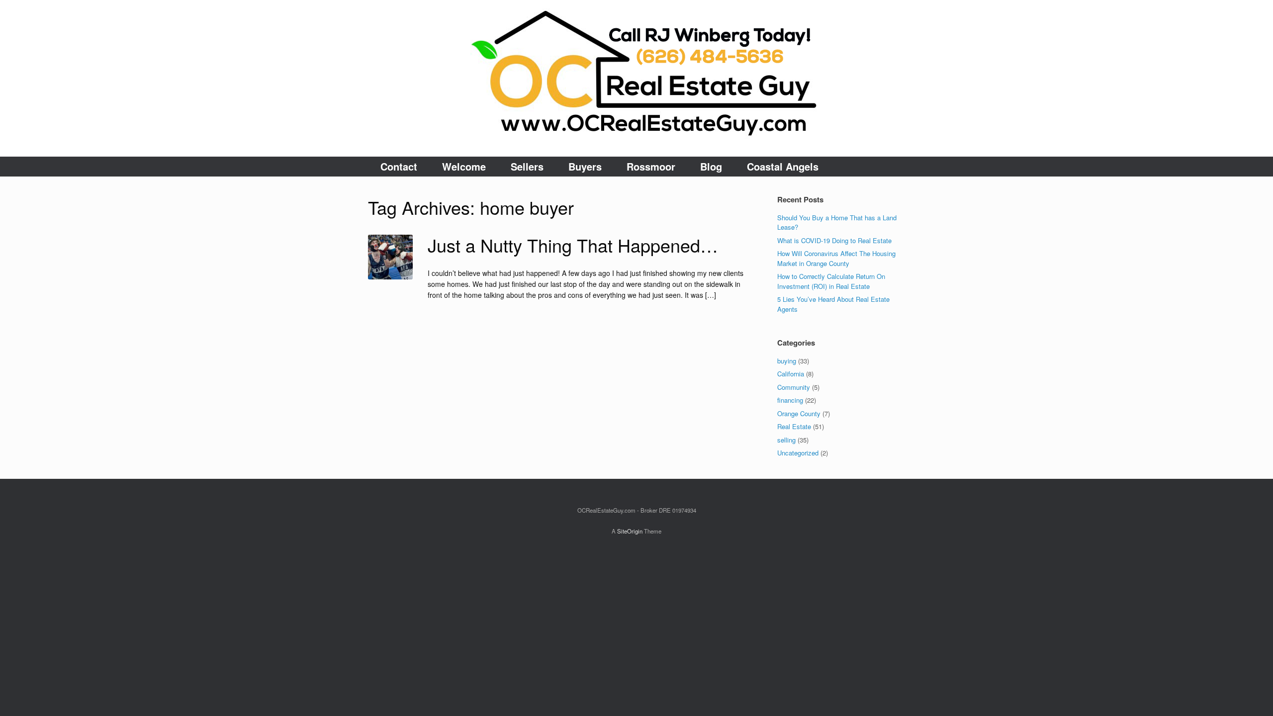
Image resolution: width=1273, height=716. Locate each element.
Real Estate (794, 426)
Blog (711, 166)
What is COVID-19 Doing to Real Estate (834, 240)
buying (786, 360)
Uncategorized (797, 452)
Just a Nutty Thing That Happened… (573, 245)
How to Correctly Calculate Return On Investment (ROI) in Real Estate (831, 281)
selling (786, 440)
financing (790, 400)
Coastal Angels (782, 166)
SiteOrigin (629, 531)
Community (793, 387)
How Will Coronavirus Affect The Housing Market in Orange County (836, 258)
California (790, 373)
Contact (398, 166)
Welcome (464, 166)
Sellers (527, 166)
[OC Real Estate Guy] (636, 78)
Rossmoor (651, 166)
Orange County (798, 413)
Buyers (585, 166)
